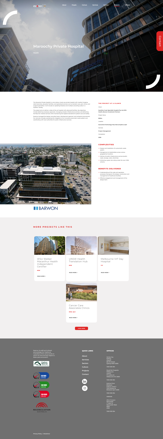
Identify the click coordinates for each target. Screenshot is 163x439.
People (74, 5)
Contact (85, 374)
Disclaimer (46, 434)
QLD (74, 312)
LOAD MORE (81, 328)
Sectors (105, 5)
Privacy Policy (37, 434)
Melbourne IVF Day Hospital (112, 260)
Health (36, 53)
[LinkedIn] (84, 380)
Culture (84, 5)
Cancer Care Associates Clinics (79, 306)
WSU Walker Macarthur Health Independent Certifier (47, 263)
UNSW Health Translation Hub (78, 260)
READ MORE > (41, 276)
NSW (38, 270)
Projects (117, 5)
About (64, 5)
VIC (102, 265)
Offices (127, 5)
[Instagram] (85, 391)
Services (95, 5)
